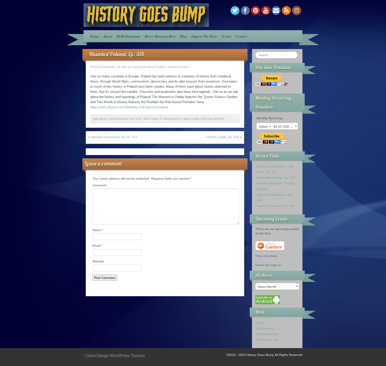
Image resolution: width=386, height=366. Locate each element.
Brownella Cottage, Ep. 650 (275, 177)
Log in (260, 322)
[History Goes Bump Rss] (286, 10)
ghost (103, 118)
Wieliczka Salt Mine (212, 118)
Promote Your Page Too (268, 265)
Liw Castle (135, 118)
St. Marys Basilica (170, 118)
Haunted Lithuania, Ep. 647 (275, 206)
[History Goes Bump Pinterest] (255, 10)
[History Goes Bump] (146, 15)
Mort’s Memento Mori (160, 36)
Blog (183, 36)
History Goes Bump (143, 66)
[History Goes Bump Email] (276, 10)
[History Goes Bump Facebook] (245, 10)
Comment (99, 185)
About (107, 36)
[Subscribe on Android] (267, 299)
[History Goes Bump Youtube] (265, 10)
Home (94, 36)
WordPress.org (267, 339)
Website (98, 261)
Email (97, 245)
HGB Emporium (128, 36)
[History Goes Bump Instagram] (296, 10)
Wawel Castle (191, 118)
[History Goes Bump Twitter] (235, 10)
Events (226, 36)
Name (97, 230)
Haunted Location (178, 66)
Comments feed (267, 334)
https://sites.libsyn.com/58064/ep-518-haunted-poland (129, 107)
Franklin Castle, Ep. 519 (222, 137)
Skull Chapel (151, 118)
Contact (241, 36)
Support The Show (204, 36)
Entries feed (264, 328)
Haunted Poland (118, 118)
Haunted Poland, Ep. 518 (116, 54)
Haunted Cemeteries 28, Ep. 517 (114, 137)
